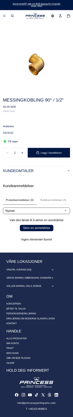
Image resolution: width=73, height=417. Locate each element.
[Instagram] (23, 395)
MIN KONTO (12, 343)
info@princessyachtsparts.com (36, 402)
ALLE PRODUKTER (16, 338)
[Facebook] (16, 395)
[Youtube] (30, 395)
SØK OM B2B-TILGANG (18, 358)
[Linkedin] (56, 395)
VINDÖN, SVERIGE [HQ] (18, 269)
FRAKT (10, 348)
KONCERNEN (13, 303)
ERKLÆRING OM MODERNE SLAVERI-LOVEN (30, 318)
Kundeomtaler (18, 171)
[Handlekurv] (68, 16)
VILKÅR (10, 363)
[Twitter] (43, 395)
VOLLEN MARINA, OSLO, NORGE (23, 286)
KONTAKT (11, 323)
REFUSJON (12, 353)
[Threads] (49, 395)
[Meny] (4, 16)
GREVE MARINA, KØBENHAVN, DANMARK (28, 278)
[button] (52, 16)
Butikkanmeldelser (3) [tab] (53, 199)
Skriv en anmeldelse (36, 228)
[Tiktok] (36, 395)
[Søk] (12, 16)
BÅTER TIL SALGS (16, 308)
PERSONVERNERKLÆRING (21, 313)
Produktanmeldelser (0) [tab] (20, 199)
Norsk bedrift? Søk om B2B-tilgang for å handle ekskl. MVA (36, 5)
